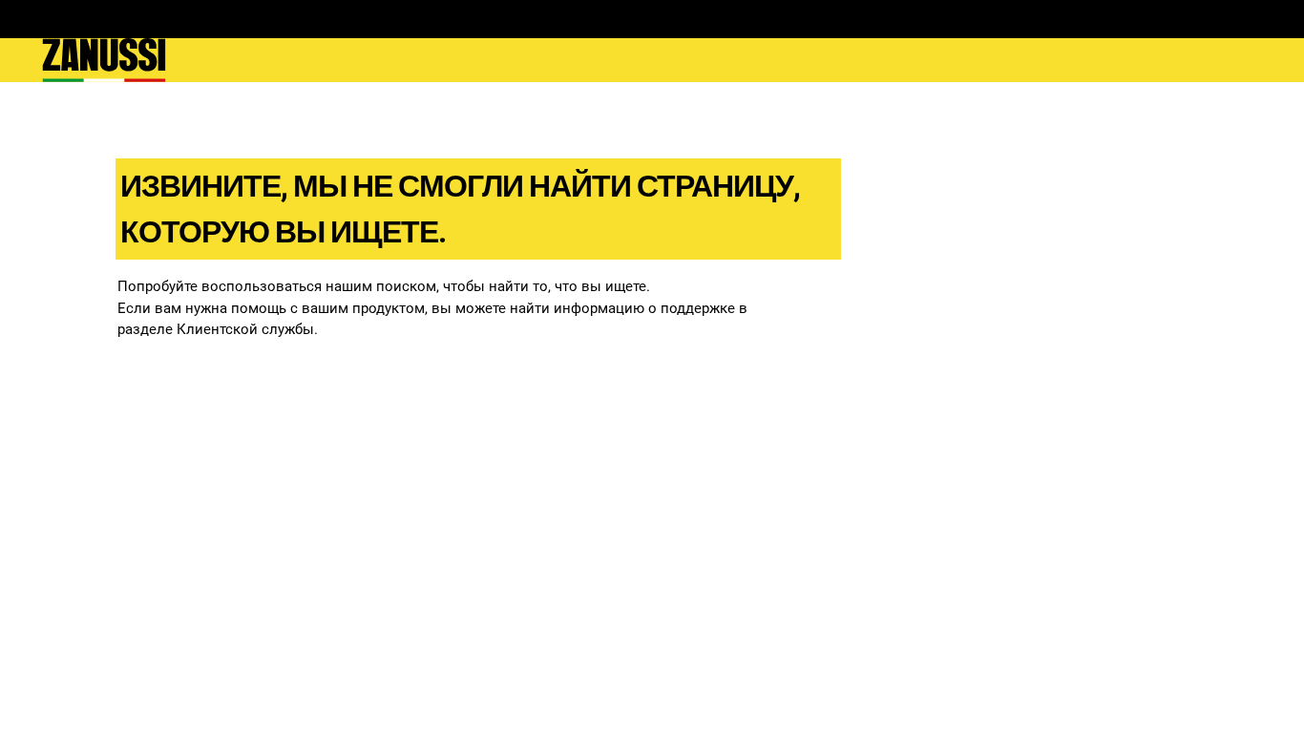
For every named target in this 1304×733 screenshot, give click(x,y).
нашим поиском (381, 286)
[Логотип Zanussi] (104, 60)
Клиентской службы (245, 329)
